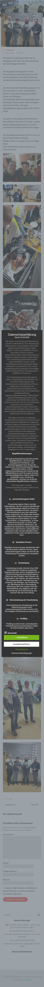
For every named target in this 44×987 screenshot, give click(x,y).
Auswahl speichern (21, 644)
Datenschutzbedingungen (22, 653)
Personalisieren (21, 649)
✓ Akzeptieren (21, 637)
